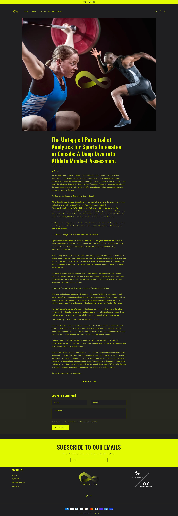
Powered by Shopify (95, 513)
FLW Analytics (86, 513)
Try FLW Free (16, 479)
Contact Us (16, 486)
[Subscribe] (105, 460)
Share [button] (56, 171)
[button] (34, 11)
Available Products (18, 482)
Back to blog (90, 381)
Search (14, 475)
